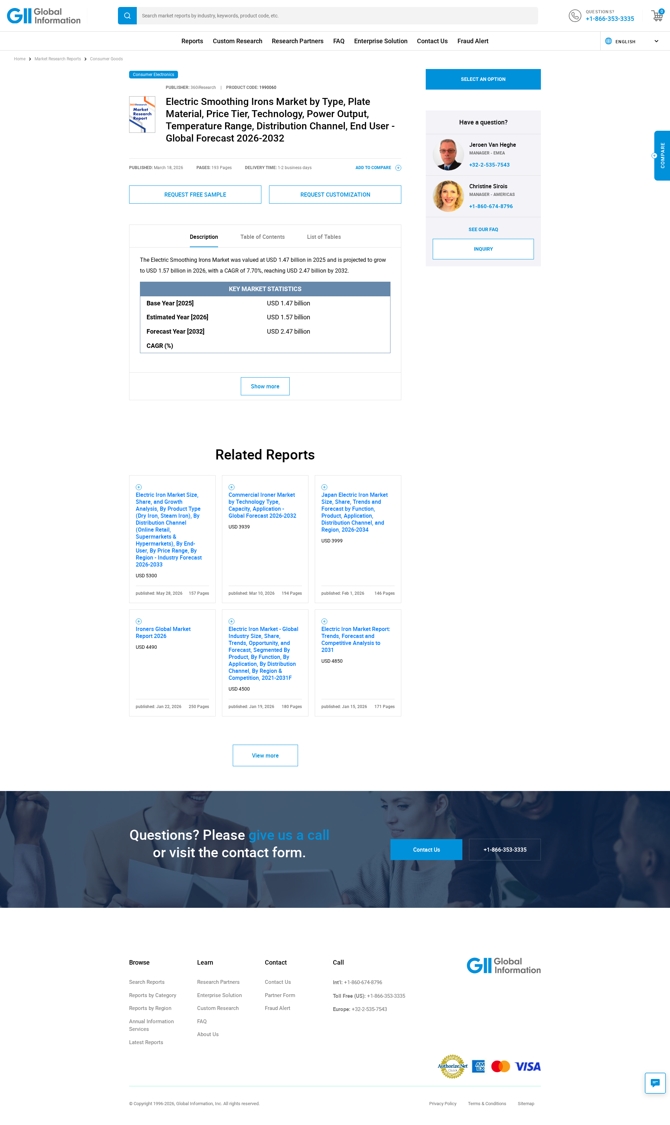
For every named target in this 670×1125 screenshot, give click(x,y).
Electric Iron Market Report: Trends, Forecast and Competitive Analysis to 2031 (355, 639)
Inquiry (483, 249)
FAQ (338, 41)
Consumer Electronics (153, 74)
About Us (208, 1034)
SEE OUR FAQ (483, 229)
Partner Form (280, 995)
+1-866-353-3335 (610, 18)
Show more (265, 386)
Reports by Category (152, 995)
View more (265, 755)
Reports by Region (150, 1008)
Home (20, 58)
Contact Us (432, 41)
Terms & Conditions (487, 1103)
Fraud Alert (473, 41)
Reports (192, 41)
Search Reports (147, 982)
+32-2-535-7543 (489, 165)
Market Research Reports (58, 58)
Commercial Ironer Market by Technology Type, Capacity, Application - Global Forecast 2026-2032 (262, 505)
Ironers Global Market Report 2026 (163, 632)
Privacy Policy (442, 1103)
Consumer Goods (106, 58)
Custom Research (237, 41)
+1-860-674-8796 (491, 206)
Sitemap (526, 1103)
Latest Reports (146, 1042)
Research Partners (297, 41)
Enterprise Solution (381, 41)
